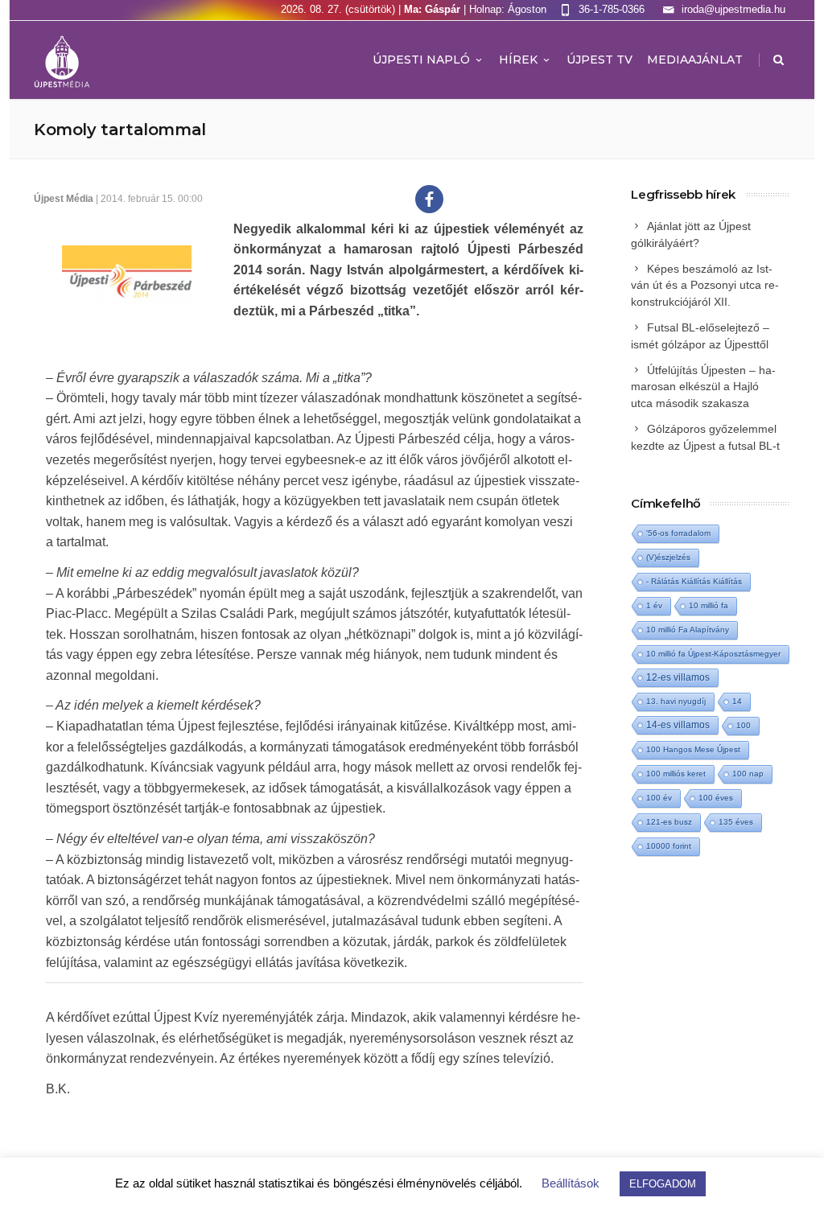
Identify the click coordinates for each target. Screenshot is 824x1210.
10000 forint (668, 846)
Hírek (518, 59)
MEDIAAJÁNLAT (695, 59)
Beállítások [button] (570, 1183)
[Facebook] (429, 199)
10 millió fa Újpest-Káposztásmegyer (713, 653)
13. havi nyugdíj (676, 701)
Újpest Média (63, 198)
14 (737, 701)
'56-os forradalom (678, 533)
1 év (654, 605)
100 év (659, 797)
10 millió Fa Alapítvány (687, 629)
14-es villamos (678, 725)
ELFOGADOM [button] (662, 1184)
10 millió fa (708, 605)
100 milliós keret (676, 773)
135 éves (736, 821)
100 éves (715, 797)
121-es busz (669, 821)
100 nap (748, 773)
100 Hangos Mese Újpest (693, 749)
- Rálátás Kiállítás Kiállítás (694, 581)
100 (743, 725)
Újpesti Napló (421, 59)
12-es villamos (678, 677)
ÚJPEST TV (599, 59)
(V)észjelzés (668, 557)
